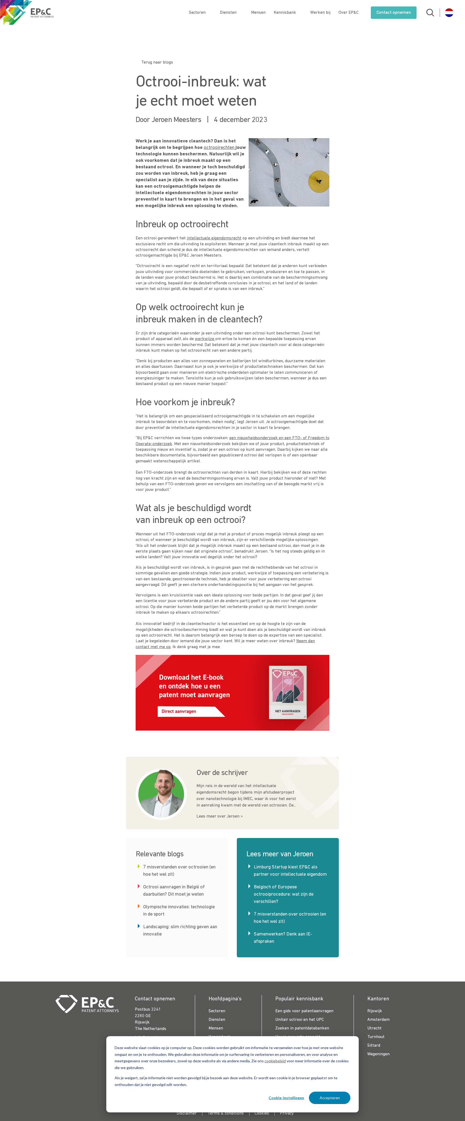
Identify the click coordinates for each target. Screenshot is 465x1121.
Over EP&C (349, 13)
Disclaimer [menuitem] (187, 1113)
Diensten (228, 13)
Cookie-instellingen (286, 1097)
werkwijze (205, 339)
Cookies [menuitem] (262, 1113)
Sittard (373, 1045)
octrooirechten (219, 147)
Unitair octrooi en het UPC (299, 1020)
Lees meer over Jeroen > (219, 816)
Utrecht (374, 1028)
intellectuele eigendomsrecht (214, 238)
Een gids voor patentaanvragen (304, 1011)
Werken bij (320, 13)
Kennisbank (285, 13)
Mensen (258, 13)
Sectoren (197, 13)
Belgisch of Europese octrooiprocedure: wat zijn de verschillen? (283, 894)
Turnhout (376, 1037)
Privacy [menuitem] (287, 1113)
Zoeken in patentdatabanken (302, 1028)
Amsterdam (378, 1020)
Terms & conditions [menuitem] (225, 1113)
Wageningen (378, 1054)
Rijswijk (374, 1011)
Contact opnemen (393, 13)
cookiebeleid (275, 1061)
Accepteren (330, 1097)
